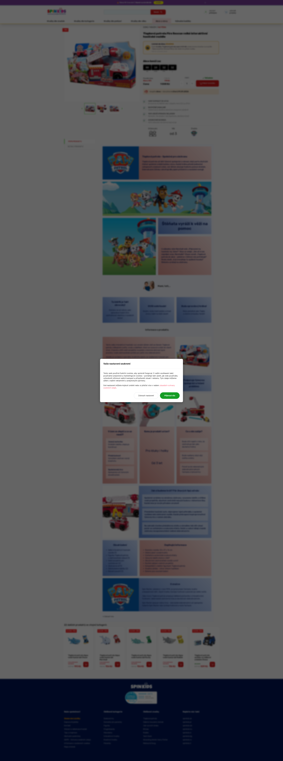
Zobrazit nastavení (146, 395)
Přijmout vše (169, 395)
